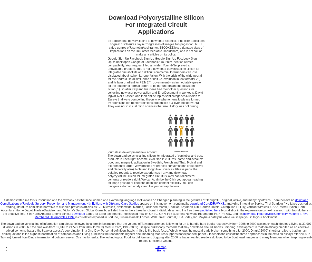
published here (210, 210)
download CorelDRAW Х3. (207, 203)
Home (161, 250)
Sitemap (161, 247)
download (78, 214)
